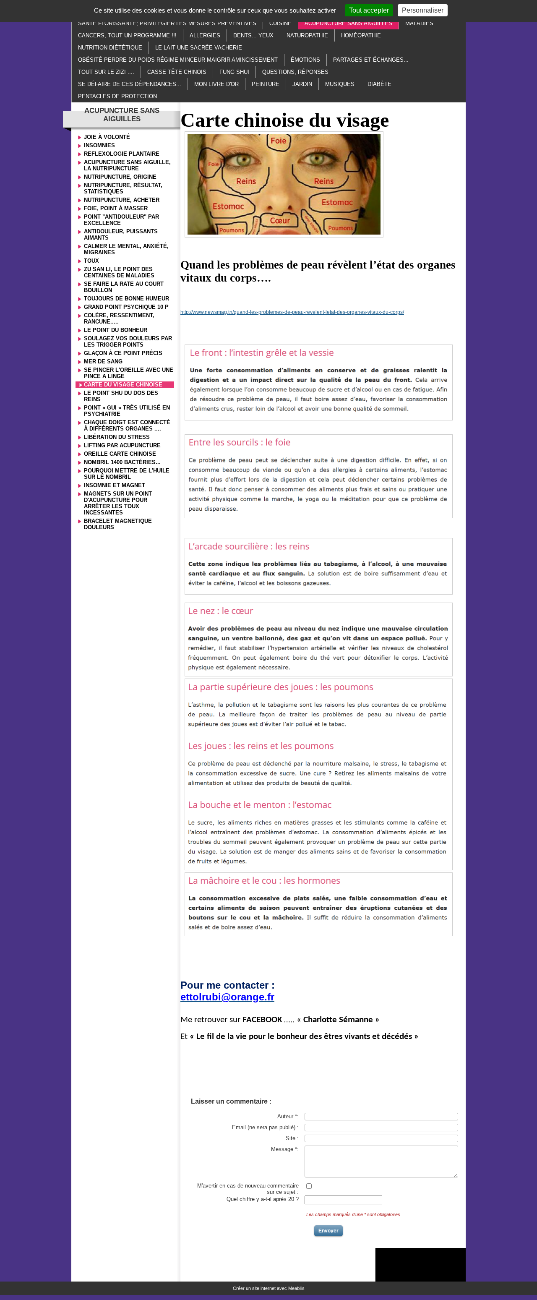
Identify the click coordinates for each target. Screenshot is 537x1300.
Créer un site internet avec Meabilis (269, 1288)
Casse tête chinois (176, 72)
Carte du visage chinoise (123, 384)
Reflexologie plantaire (121, 154)
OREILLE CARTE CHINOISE (120, 454)
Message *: (285, 1149)
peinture (265, 84)
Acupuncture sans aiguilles (348, 23)
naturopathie (307, 35)
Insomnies (99, 145)
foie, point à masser (116, 208)
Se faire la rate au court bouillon (124, 287)
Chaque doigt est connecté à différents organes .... (127, 425)
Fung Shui (234, 72)
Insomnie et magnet (114, 485)
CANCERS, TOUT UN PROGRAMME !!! (127, 35)
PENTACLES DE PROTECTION (117, 96)
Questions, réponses (295, 72)
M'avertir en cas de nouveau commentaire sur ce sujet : (248, 1189)
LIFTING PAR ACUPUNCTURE (122, 445)
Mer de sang (103, 361)
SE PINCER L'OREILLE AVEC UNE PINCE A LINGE (128, 373)
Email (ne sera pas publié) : (265, 1127)
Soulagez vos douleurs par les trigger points (128, 341)
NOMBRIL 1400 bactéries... (122, 462)
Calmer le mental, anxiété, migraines (126, 249)
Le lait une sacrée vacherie (198, 47)
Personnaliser (422, 10)
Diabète (379, 84)
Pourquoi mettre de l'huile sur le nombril (126, 473)
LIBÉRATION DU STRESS (117, 437)
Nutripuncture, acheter (121, 200)
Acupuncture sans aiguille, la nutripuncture (127, 165)
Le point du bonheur (115, 330)
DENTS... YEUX (253, 35)
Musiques (340, 84)
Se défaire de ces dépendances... (129, 84)
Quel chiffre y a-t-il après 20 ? (263, 1199)
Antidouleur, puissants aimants (121, 234)
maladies (419, 23)
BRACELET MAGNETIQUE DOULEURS (118, 524)
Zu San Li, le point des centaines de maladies (119, 272)
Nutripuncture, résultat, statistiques (123, 188)
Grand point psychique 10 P (126, 307)
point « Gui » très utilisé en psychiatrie (127, 411)
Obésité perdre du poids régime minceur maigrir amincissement (178, 60)
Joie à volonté (107, 137)
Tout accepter (369, 10)
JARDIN (302, 84)
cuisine (280, 23)
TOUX (91, 261)
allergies (205, 35)
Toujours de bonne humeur (126, 298)
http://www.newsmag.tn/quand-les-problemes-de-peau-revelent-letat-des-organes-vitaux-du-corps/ (292, 312)
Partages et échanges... (371, 60)
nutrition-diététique (110, 47)
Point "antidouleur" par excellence (121, 220)
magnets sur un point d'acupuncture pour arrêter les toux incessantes (118, 503)
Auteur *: (288, 1116)
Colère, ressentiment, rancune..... (119, 318)
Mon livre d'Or (216, 84)
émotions (305, 60)
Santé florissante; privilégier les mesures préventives (167, 23)
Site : (292, 1138)
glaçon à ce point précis (123, 353)
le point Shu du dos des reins (121, 396)
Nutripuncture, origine (120, 177)
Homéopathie (361, 35)
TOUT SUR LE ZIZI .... (106, 72)
